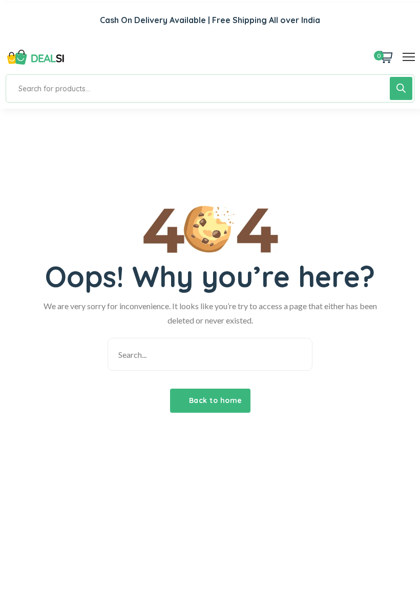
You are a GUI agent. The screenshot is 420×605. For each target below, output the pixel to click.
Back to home (214, 400)
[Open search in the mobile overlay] (210, 88)
